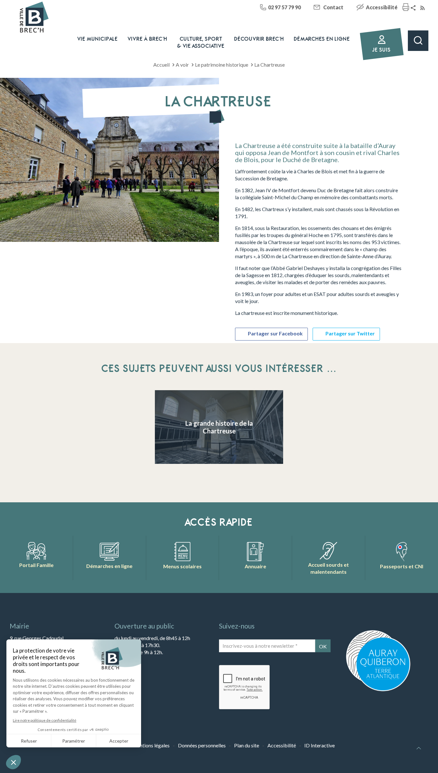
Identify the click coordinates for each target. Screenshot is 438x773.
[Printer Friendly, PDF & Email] (405, 7)
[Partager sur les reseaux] (414, 8)
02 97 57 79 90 (284, 7)
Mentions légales (151, 745)
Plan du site (246, 745)
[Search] (418, 40)
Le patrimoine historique (221, 65)
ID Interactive (319, 745)
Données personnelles (202, 745)
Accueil (161, 65)
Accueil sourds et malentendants (328, 568)
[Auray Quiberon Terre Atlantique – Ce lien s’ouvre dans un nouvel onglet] (378, 690)
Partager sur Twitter (350, 333)
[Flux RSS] (423, 8)
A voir (182, 65)
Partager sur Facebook (275, 333)
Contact (333, 7)
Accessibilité (382, 7)
